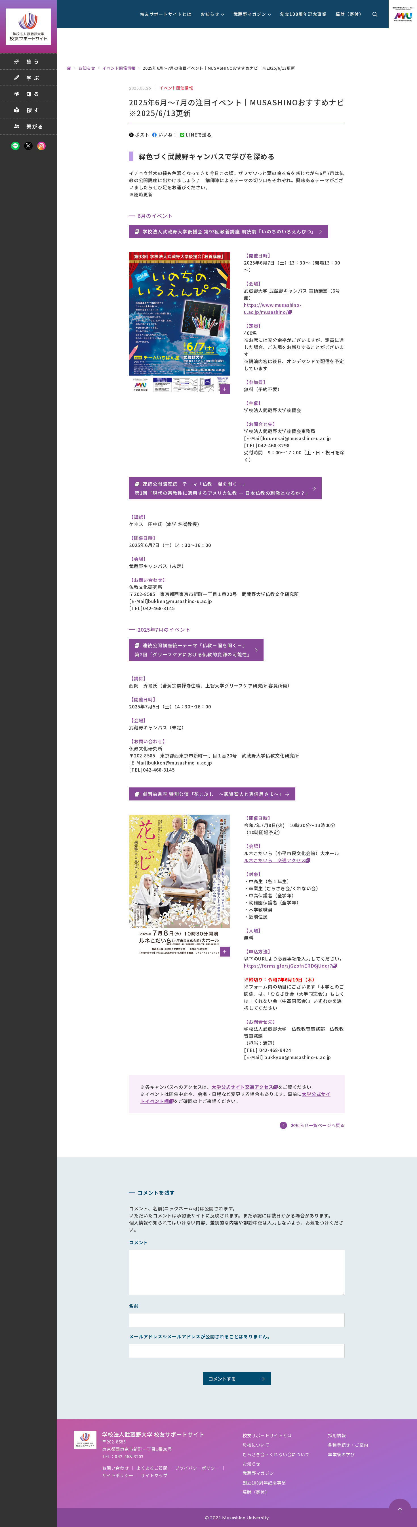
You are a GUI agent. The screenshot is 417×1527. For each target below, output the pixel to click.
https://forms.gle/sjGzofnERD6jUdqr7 (288, 965)
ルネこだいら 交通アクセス (275, 860)
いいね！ (167, 134)
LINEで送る (198, 134)
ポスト (142, 134)
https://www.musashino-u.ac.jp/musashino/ (273, 308)
